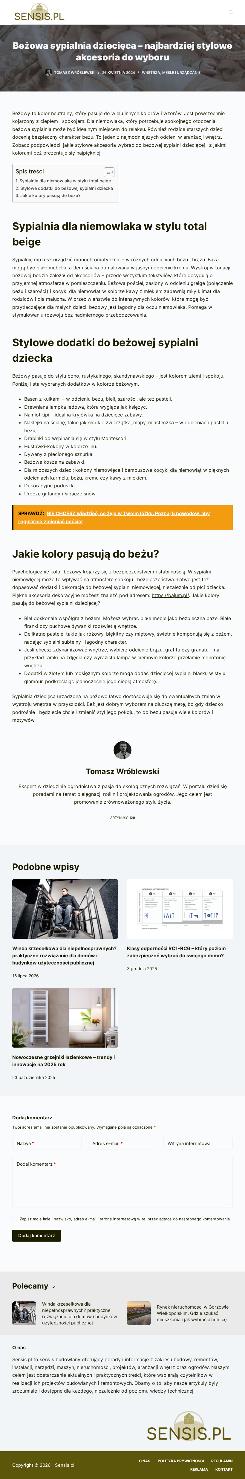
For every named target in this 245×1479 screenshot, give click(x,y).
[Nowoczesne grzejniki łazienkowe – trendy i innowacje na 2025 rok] (65, 1018)
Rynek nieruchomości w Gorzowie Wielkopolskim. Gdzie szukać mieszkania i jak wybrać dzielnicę (193, 1313)
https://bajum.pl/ (170, 595)
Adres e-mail (107, 1143)
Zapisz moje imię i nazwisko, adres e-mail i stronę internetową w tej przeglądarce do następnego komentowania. (125, 1219)
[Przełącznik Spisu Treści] (106, 172)
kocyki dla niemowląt (178, 470)
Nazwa (25, 1143)
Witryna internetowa (189, 1143)
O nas (144, 1461)
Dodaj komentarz (36, 1164)
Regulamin (222, 1461)
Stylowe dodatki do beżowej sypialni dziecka (66, 188)
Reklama (199, 1469)
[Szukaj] (231, 12)
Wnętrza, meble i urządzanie (171, 72)
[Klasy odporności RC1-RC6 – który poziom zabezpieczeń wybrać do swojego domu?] (180, 909)
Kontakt (224, 1469)
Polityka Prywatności (181, 1461)
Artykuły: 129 (122, 818)
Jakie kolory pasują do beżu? (50, 195)
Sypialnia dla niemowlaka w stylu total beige (65, 180)
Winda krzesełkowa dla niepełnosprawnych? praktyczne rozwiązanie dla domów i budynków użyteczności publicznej (64, 955)
